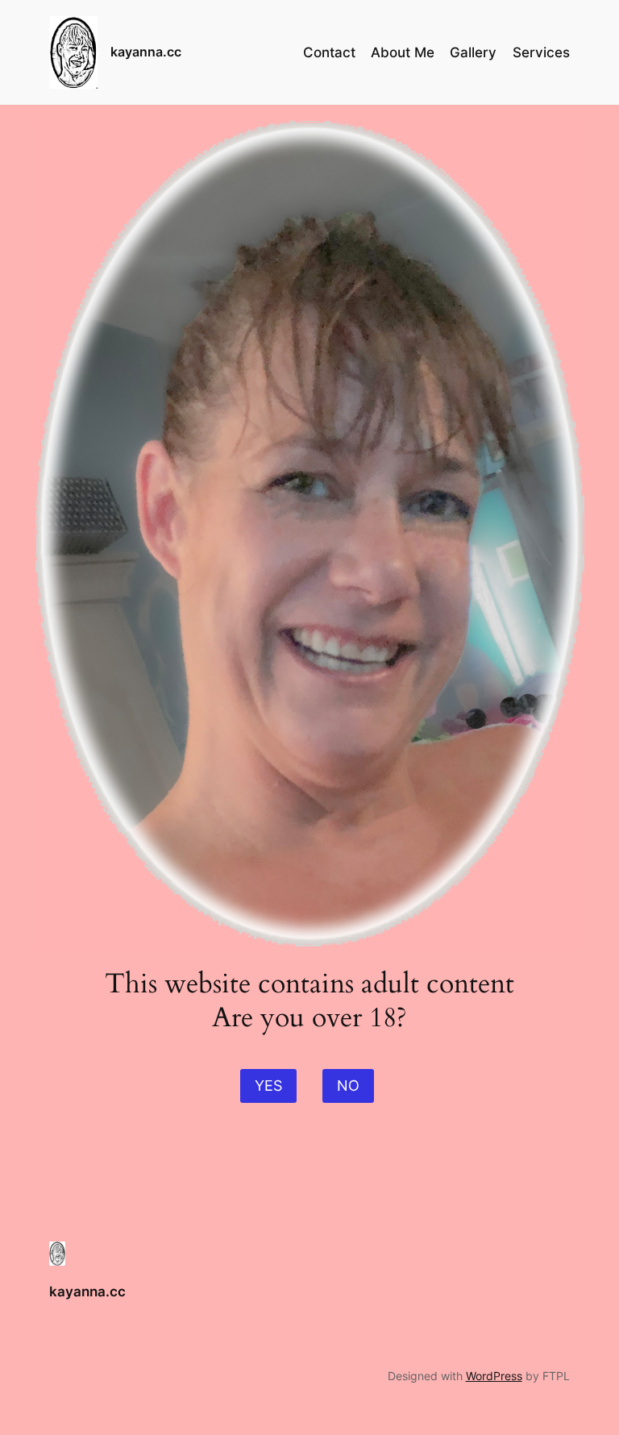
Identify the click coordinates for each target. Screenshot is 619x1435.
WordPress (494, 1376)
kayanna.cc (145, 52)
